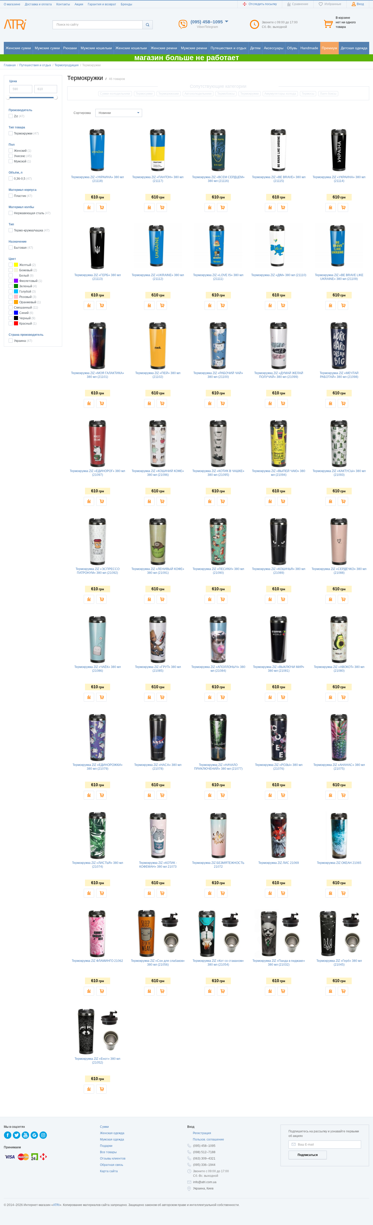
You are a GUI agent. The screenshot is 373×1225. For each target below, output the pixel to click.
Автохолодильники (198, 93)
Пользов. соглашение (208, 1139)
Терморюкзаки (168, 93)
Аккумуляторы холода (280, 93)
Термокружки (249, 93)
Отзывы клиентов (112, 1158)
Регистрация (202, 1133)
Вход (190, 1127)
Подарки (106, 1146)
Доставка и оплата (38, 4)
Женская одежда (112, 1133)
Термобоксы (226, 93)
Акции (79, 4)
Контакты (63, 4)
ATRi (56, 1205)
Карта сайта (109, 1171)
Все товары (108, 1152)
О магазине (12, 4)
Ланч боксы (328, 93)
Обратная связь (111, 1165)
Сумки (104, 1127)
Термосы (308, 93)
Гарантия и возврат (102, 4)
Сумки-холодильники (115, 93)
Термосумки (144, 93)
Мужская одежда (112, 1139)
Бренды (126, 4)
